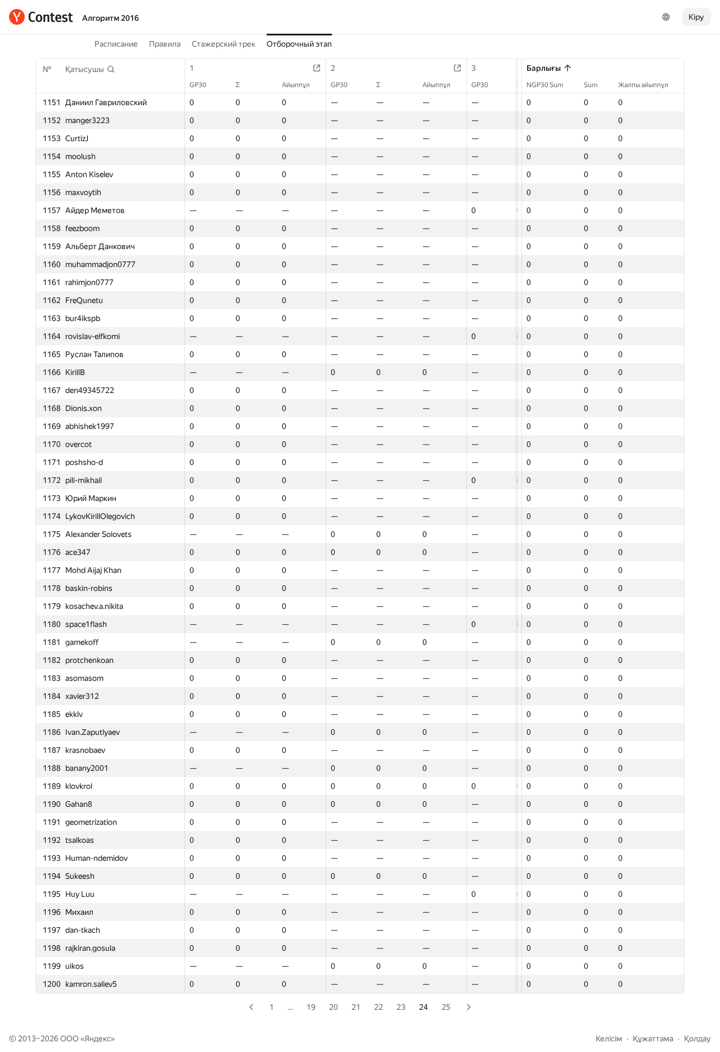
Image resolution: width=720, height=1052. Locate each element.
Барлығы (543, 68)
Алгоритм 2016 (110, 17)
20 (333, 1007)
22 (378, 1007)
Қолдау (697, 1038)
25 (446, 1007)
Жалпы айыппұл (643, 85)
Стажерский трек (223, 43)
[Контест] (41, 17)
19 (311, 1007)
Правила (165, 43)
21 (356, 1007)
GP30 (198, 85)
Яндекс (97, 1038)
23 (401, 1007)
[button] (90, 69)
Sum (591, 85)
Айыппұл (296, 85)
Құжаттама (653, 1038)
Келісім (609, 1038)
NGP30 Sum (545, 85)
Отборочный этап (299, 43)
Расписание (116, 43)
